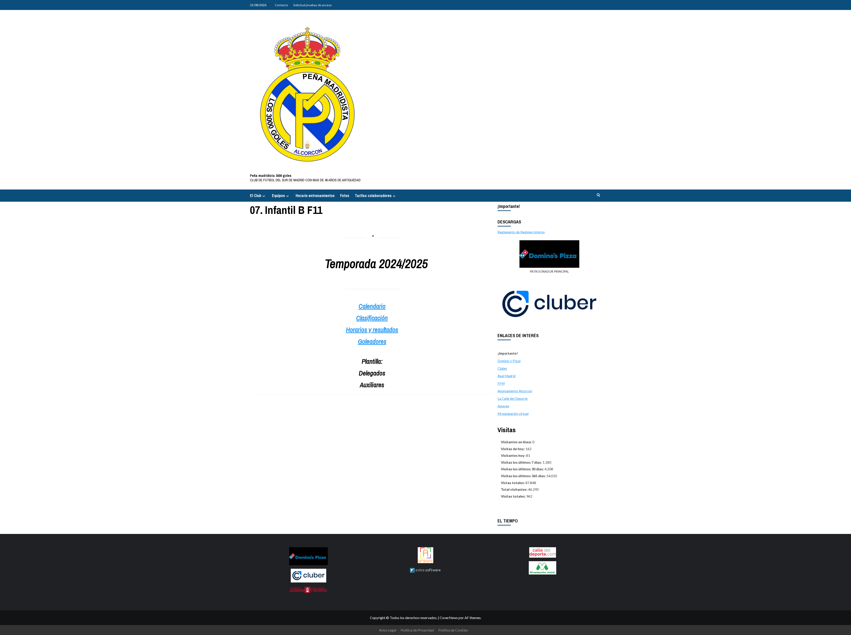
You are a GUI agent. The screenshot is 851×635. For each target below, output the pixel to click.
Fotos (344, 195)
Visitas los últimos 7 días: (522, 462)
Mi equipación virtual (513, 414)
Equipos (278, 195)
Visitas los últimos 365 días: (524, 476)
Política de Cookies (453, 630)
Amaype (503, 406)
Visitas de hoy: (513, 449)
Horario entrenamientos (315, 195)
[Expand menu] (263, 196)
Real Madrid (506, 376)
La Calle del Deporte (513, 399)
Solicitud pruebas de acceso (312, 5)
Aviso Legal (387, 630)
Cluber (502, 368)
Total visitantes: (514, 489)
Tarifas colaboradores (373, 195)
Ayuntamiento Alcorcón (515, 391)
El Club (255, 195)
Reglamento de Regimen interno (521, 232)
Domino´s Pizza (509, 361)
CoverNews (449, 617)
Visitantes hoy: (513, 455)
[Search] (598, 195)
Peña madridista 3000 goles (270, 175)
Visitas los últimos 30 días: (523, 469)
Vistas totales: (513, 483)
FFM (501, 383)
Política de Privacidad (417, 630)
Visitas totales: (513, 496)
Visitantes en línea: (516, 442)
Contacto (281, 5)
